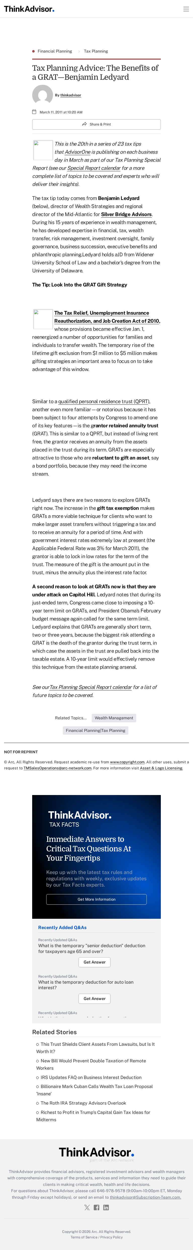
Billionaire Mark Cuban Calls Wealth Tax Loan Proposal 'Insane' (94, 1090)
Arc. (94, 1232)
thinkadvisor (70, 95)
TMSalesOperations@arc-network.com (57, 768)
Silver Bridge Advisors (126, 214)
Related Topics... (71, 718)
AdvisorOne (77, 152)
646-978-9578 (111, 1190)
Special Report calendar (93, 168)
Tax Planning (95, 51)
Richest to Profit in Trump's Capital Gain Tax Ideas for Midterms (93, 1116)
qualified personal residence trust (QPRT (103, 401)
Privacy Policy (111, 1237)
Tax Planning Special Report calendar (90, 687)
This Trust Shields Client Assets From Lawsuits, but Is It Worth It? (95, 1047)
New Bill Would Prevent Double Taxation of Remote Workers (91, 1064)
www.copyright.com (127, 762)
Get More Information (97, 899)
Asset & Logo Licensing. (161, 768)
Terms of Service (84, 1237)
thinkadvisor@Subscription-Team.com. (145, 1197)
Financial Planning (55, 51)
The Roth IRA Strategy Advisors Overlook (83, 1103)
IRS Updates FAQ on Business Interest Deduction (91, 1077)
